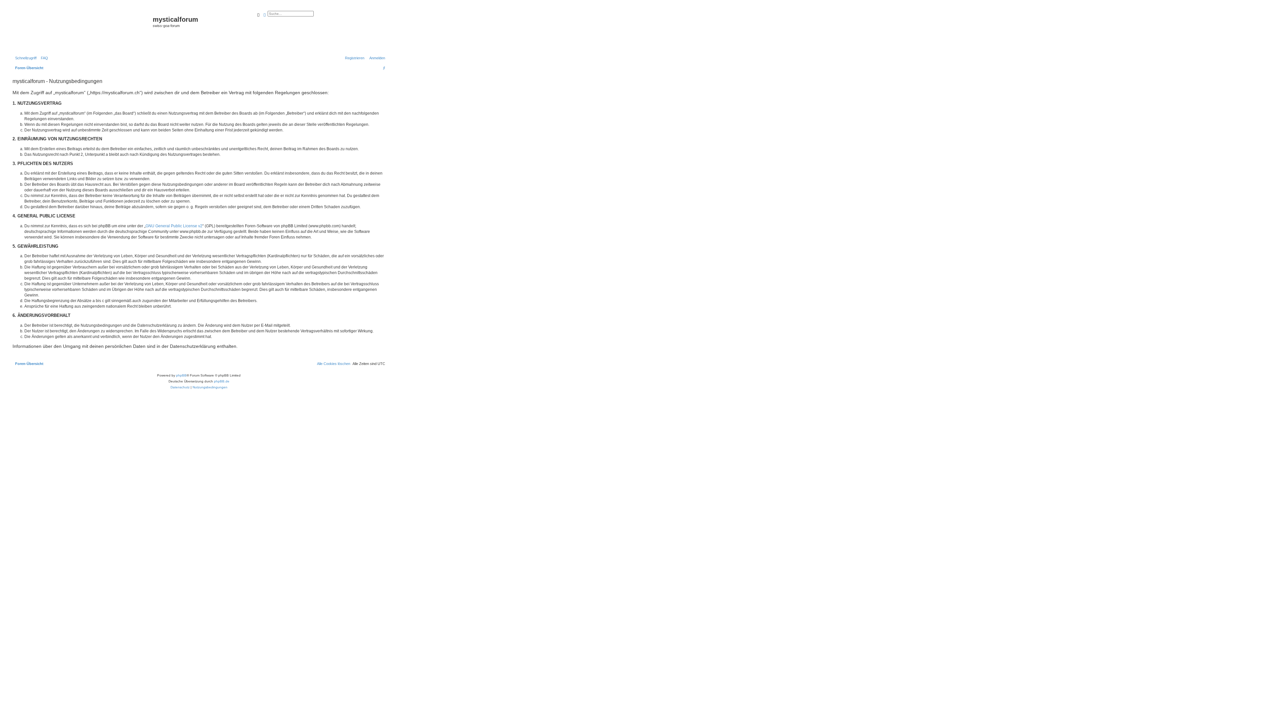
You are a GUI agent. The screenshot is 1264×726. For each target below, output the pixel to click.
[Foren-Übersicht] (82, 30)
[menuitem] (43, 58)
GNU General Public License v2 (173, 226)
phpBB (181, 375)
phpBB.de (221, 381)
